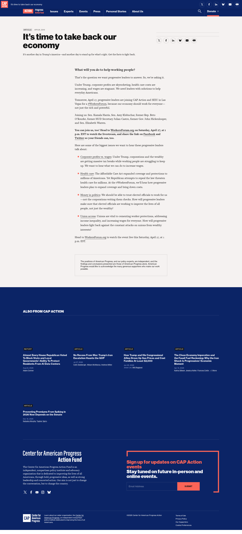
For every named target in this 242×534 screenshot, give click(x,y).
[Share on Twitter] (202, 4)
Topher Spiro (42, 421)
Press (96, 11)
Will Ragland (137, 368)
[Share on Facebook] (209, 4)
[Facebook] (31, 492)
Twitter (79, 138)
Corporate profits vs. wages (95, 157)
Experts (69, 11)
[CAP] (32, 518)
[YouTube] (37, 492)
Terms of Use (181, 516)
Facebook (149, 134)
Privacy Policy (181, 519)
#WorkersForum (97, 104)
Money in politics (90, 195)
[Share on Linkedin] (216, 4)
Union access (88, 216)
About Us (137, 11)
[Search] (199, 12)
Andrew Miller (106, 365)
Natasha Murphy (29, 421)
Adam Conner (28, 370)
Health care (87, 173)
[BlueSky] (49, 492)
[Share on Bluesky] (223, 4)
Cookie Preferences (183, 525)
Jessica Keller (191, 370)
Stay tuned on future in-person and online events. (165, 469)
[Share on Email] (230, 4)
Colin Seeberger (79, 365)
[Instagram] (43, 492)
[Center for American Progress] (4, 4)
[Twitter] (25, 492)
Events (83, 11)
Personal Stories (116, 11)
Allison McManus (93, 365)
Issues (54, 11)
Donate (212, 11)
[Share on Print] (237, 4)
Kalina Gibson (179, 370)
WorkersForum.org (122, 130)
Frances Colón (203, 370)
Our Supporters (182, 522)
